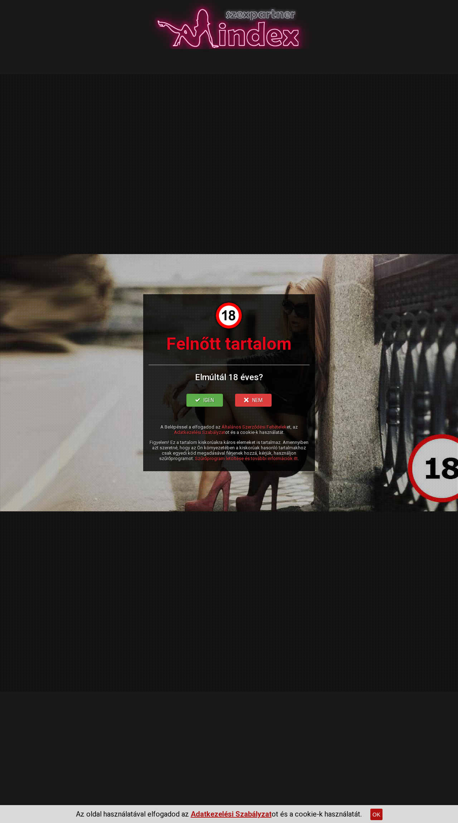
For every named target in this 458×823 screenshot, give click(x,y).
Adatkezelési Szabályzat (199, 432)
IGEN (209, 400)
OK (376, 815)
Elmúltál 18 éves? (229, 377)
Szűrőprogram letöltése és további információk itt (246, 458)
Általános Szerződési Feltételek (254, 427)
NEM (257, 400)
